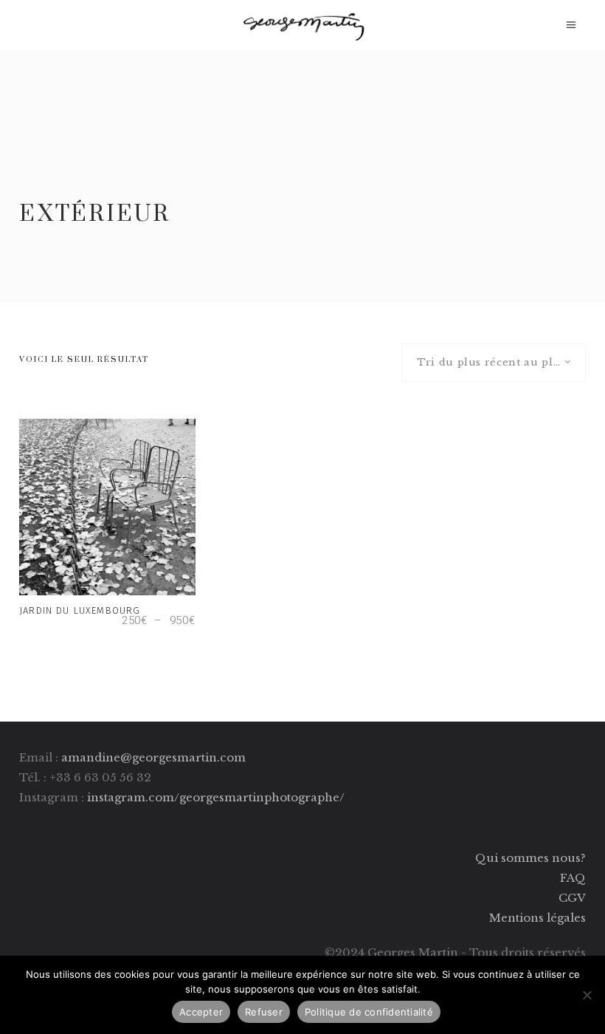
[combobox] (493, 362)
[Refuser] (586, 994)
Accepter (201, 1012)
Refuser (264, 1012)
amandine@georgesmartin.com (153, 757)
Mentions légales (537, 918)
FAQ (573, 878)
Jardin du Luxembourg (79, 610)
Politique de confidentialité (369, 1012)
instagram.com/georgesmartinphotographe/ (216, 797)
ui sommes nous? (536, 858)
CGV (572, 898)
